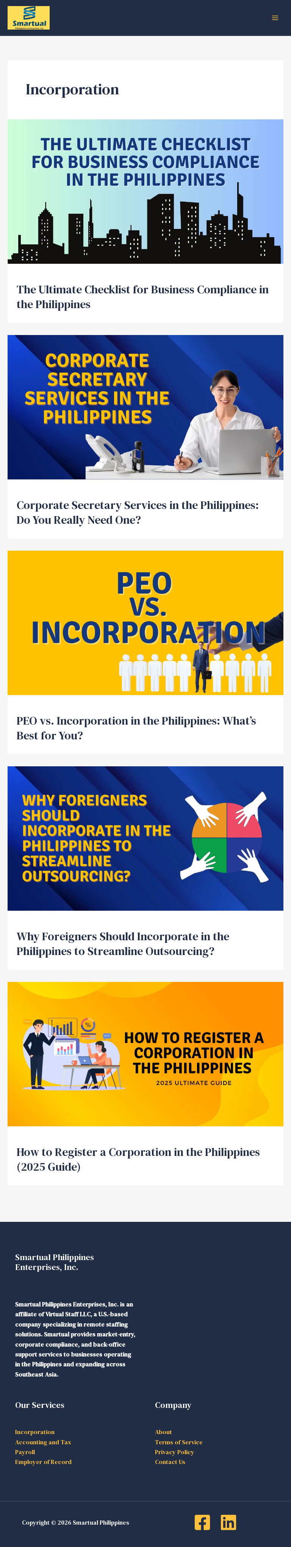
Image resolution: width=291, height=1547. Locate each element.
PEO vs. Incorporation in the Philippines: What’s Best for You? (136, 728)
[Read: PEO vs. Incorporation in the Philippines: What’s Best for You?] (145, 622)
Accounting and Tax (43, 1442)
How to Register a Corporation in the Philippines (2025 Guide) (138, 1159)
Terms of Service (179, 1442)
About (163, 1432)
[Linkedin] (228, 1522)
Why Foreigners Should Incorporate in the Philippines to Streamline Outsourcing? (123, 944)
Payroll (25, 1452)
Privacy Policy (174, 1452)
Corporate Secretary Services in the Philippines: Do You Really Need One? (138, 512)
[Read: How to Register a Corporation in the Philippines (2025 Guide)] (145, 1053)
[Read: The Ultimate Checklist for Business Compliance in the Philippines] (145, 190)
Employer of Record (43, 1462)
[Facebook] (202, 1522)
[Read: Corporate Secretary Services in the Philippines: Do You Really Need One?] (145, 406)
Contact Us (170, 1462)
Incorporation (35, 1432)
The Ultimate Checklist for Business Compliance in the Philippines (143, 297)
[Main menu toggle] (275, 17)
